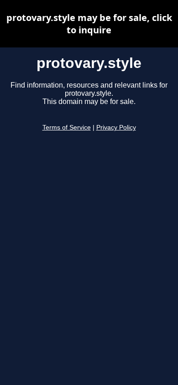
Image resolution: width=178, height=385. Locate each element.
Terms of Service (66, 127)
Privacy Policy (116, 127)
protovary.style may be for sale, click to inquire (89, 23)
